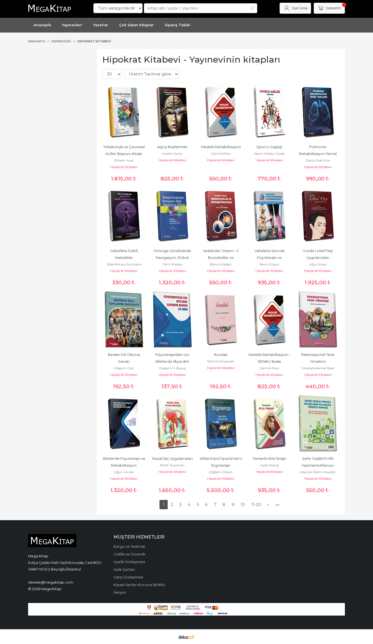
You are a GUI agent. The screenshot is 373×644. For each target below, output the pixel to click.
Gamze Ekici (221, 153)
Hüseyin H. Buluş (172, 368)
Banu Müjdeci (221, 264)
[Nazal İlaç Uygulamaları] (172, 423)
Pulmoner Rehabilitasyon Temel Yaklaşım (318, 154)
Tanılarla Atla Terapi (269, 458)
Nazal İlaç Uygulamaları (172, 458)
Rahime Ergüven (220, 361)
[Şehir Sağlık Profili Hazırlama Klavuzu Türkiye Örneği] (317, 423)
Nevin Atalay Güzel (269, 153)
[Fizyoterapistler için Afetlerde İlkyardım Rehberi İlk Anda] (172, 320)
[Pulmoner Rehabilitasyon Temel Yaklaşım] (317, 112)
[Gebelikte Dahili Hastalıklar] (124, 216)
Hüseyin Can (124, 368)
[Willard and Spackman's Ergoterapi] (220, 423)
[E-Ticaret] (186, 636)
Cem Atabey (172, 264)
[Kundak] (220, 320)
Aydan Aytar (172, 153)
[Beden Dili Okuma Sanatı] (124, 320)
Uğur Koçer (318, 264)
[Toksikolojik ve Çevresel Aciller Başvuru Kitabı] (124, 112)
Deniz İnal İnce (318, 160)
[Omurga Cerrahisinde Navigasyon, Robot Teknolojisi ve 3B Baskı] (172, 216)
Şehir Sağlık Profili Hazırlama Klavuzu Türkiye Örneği (318, 465)
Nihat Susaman (172, 465)
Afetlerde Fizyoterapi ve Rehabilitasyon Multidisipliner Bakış (124, 465)
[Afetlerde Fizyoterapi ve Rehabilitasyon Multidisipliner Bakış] (124, 423)
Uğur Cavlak (124, 472)
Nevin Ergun (269, 264)
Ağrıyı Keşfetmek (172, 147)
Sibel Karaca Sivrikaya (124, 264)
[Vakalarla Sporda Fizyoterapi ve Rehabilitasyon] (269, 216)
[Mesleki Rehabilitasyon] (220, 112)
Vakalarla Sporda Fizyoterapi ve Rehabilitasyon (269, 258)
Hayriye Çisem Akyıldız (318, 472)
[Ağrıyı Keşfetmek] (172, 112)
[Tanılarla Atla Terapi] (269, 423)
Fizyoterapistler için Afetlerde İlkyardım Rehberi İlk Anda (172, 361)
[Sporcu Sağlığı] (269, 112)
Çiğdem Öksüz (221, 472)
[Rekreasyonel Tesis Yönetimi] (317, 320)
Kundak (220, 355)
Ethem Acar (124, 160)
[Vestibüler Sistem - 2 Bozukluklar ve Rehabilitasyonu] (220, 216)
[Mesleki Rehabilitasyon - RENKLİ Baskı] (269, 320)
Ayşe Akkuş (269, 465)
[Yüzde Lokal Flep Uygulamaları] (317, 216)
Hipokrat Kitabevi (124, 167)
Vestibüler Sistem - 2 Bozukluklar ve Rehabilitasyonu (221, 258)
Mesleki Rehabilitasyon (221, 147)
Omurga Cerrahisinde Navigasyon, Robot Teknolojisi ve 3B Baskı (172, 258)
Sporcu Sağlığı (269, 147)
